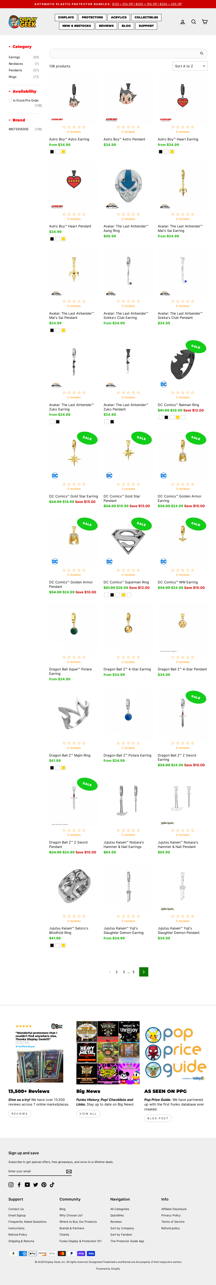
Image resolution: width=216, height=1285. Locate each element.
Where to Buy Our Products (78, 1221)
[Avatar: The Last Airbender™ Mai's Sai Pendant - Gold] (63, 330)
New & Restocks (76, 26)
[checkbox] (24, 57)
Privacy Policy (171, 1215)
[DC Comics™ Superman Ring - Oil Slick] (129, 595)
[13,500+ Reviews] (40, 1052)
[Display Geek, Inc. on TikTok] (52, 1184)
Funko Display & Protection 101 (80, 1241)
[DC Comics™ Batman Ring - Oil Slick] (183, 417)
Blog (126, 26)
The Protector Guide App (127, 1241)
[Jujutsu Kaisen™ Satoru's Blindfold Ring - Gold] (63, 945)
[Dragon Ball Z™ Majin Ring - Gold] (63, 768)
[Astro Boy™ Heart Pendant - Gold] (63, 239)
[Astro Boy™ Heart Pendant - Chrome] (58, 239)
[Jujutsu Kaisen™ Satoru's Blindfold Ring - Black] (52, 945)
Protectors (92, 17)
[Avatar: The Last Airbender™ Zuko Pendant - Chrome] (106, 422)
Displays (66, 17)
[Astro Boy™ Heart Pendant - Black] (52, 239)
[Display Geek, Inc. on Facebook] (19, 1184)
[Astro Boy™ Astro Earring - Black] (52, 152)
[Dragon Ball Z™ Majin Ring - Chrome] (58, 768)
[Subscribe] (69, 1171)
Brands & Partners (71, 1228)
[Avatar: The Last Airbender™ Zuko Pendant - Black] (112, 422)
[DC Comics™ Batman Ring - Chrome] (172, 417)
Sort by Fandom (121, 1234)
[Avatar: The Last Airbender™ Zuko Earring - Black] (58, 422)
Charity (64, 1234)
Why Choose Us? (71, 1215)
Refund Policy (17, 1234)
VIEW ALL (88, 1113)
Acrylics (119, 17)
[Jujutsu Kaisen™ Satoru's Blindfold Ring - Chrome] (58, 945)
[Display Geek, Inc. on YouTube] (27, 1184)
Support (146, 26)
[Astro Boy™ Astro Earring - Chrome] (58, 152)
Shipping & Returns (21, 1241)
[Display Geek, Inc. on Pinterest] (43, 1184)
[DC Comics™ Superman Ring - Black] (112, 595)
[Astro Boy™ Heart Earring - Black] (161, 152)
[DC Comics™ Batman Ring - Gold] (178, 417)
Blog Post (158, 1118)
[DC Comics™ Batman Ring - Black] (166, 417)
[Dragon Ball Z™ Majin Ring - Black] (52, 768)
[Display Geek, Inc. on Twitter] (35, 1184)
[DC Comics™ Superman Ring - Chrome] (118, 595)
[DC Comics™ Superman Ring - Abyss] (106, 595)
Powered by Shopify (108, 1268)
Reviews (106, 26)
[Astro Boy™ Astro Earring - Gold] (63, 152)
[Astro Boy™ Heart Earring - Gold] (172, 152)
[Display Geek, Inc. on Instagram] (11, 1184)
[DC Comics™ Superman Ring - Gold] (124, 595)
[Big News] (108, 1052)
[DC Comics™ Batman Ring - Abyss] (161, 417)
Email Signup (17, 1215)
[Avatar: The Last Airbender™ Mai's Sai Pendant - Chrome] (58, 330)
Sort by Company (122, 1228)
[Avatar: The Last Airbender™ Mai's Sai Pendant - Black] (52, 330)
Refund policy (170, 1228)
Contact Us (16, 1209)
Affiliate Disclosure (174, 1209)
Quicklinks (117, 1215)
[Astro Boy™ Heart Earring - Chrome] (166, 152)
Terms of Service (173, 1221)
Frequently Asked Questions (27, 1221)
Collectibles (146, 17)
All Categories (119, 1209)
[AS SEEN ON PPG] (176, 1052)
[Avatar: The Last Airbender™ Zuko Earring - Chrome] (52, 422)
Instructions (16, 1228)
